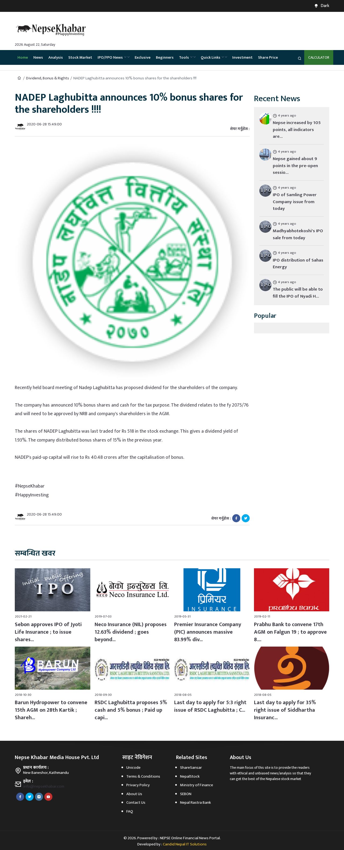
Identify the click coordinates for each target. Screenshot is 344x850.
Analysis (55, 57)
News (38, 57)
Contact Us (135, 802)
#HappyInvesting (32, 495)
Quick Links (210, 57)
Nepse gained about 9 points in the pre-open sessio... (295, 165)
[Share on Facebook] (236, 518)
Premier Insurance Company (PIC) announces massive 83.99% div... (207, 632)
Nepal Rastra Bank (195, 802)
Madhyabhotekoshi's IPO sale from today (298, 234)
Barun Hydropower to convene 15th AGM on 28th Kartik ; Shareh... (51, 710)
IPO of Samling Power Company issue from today (295, 201)
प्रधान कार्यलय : (36, 768)
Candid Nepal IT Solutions (185, 844)
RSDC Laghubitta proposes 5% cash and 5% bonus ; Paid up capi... (131, 710)
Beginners (165, 57)
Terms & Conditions (143, 776)
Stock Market (80, 57)
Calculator (318, 57)
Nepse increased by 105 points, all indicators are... (297, 129)
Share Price (268, 57)
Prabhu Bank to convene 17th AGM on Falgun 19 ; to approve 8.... (290, 632)
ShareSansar (191, 767)
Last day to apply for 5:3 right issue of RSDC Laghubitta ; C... (210, 706)
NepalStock (190, 776)
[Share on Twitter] (246, 518)
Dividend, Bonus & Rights (47, 78)
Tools (184, 57)
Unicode (133, 767)
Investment (242, 57)
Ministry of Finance (196, 785)
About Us (134, 794)
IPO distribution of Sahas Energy (298, 263)
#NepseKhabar (30, 486)
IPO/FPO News (110, 57)
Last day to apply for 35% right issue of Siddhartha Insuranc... (285, 710)
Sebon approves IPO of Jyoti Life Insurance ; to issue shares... (48, 632)
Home (22, 57)
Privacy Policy (138, 785)
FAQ (129, 811)
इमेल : (28, 781)
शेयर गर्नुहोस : (240, 129)
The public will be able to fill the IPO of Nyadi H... (298, 292)
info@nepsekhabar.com (43, 786)
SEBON (185, 794)
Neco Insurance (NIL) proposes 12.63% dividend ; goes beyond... (131, 632)
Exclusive (142, 57)
